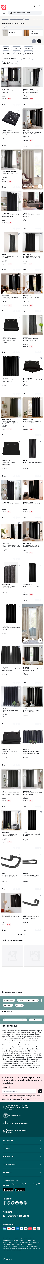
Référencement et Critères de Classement (14, 1240)
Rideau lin (19, 1005)
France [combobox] (8, 1259)
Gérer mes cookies (32, 1246)
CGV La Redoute (7, 1238)
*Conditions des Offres (9, 1248)
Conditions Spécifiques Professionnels (30, 1242)
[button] (39, 6)
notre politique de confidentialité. (20, 1099)
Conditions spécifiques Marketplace (24, 1238)
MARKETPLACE (7, 1173)
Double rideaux (9, 1000)
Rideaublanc (8, 1005)
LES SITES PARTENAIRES (10, 1165)
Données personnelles (18, 1246)
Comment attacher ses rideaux (15, 1020)
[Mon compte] (34, 6)
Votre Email (6, 1087)
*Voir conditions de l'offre (9, 1095)
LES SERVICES (7, 1149)
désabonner (20, 1098)
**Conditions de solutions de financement (29, 1248)
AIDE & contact (8, 1141)
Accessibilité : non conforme (13, 1251)
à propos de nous (8, 1157)
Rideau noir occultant (37, 19)
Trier (5, 48)
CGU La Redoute (10, 1244)
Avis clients (20, 1244)
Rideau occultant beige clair (28, 1000)
